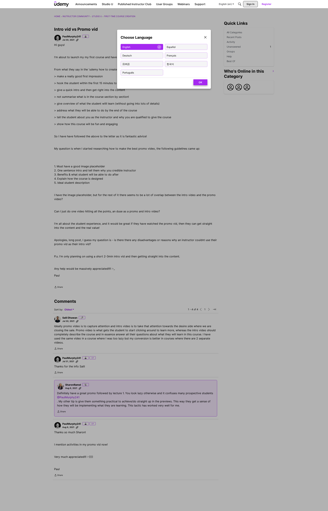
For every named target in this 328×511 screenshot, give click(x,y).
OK (200, 82)
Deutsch (127, 55)
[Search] (240, 4)
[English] (61, 4)
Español (171, 46)
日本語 (126, 63)
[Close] (205, 37)
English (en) (225, 4)
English (126, 46)
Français (171, 55)
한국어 (170, 63)
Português (128, 72)
